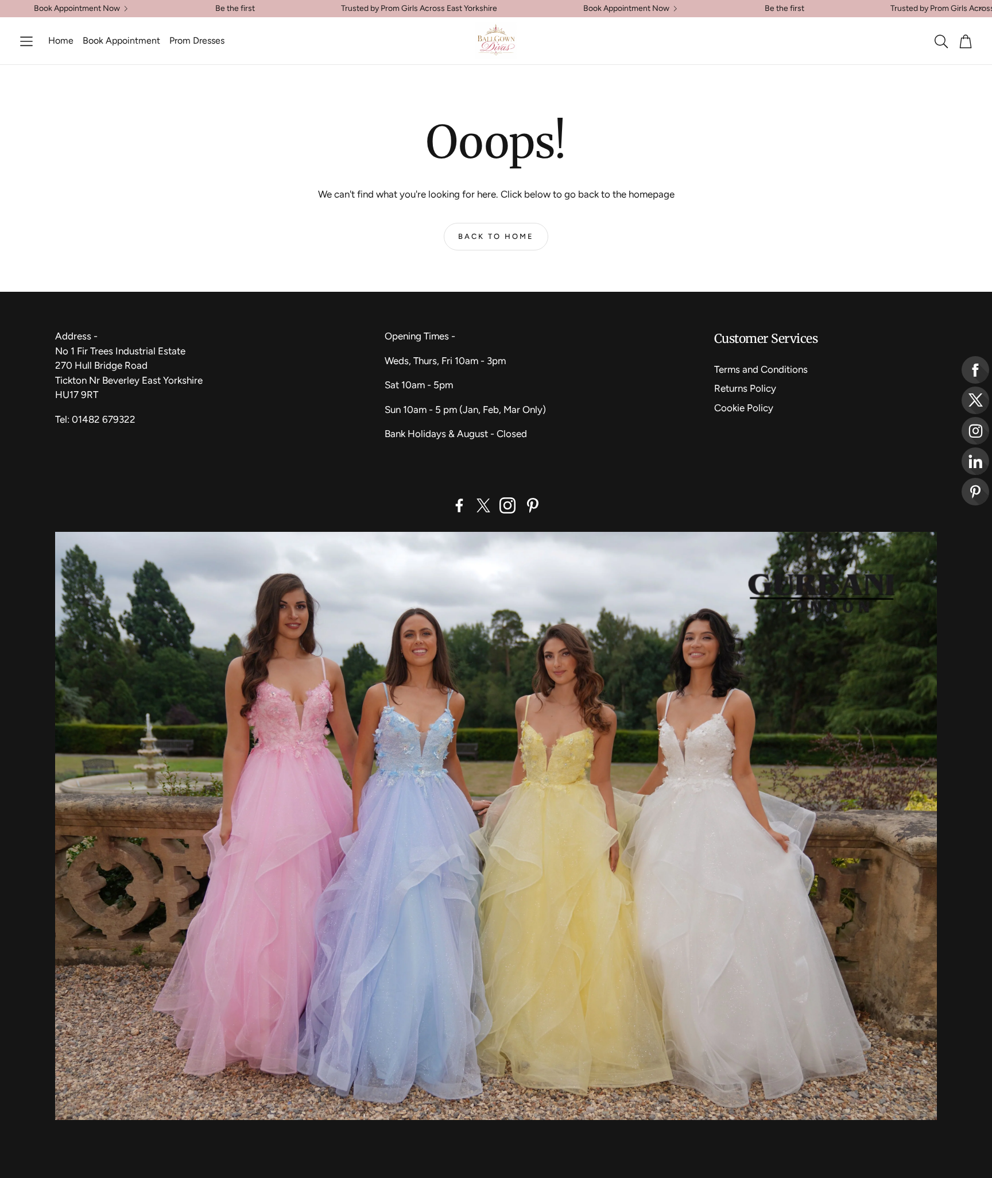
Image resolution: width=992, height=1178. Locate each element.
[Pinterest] (533, 505)
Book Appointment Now (77, 9)
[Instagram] (507, 505)
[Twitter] (483, 505)
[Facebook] (459, 505)
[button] (26, 41)
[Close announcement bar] (980, 8)
